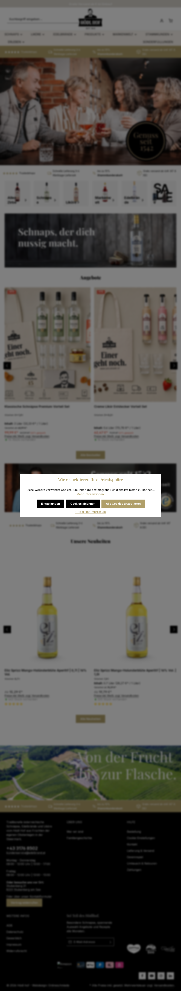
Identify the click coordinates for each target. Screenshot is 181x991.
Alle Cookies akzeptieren (123, 503)
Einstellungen (50, 503)
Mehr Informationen (90, 494)
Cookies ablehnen (82, 503)
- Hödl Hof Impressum (90, 512)
